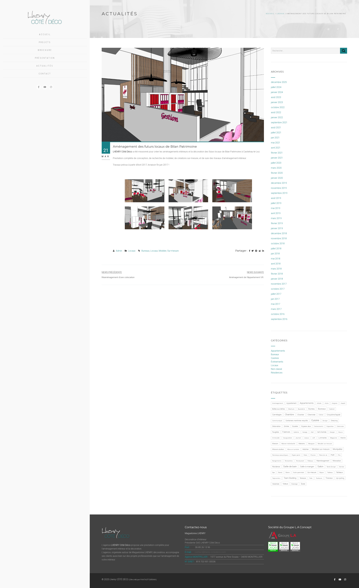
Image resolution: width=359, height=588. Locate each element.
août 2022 (276, 112)
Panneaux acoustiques (280, 455)
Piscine (313, 455)
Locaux (280, 13)
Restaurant (300, 461)
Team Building (290, 478)
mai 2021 (275, 142)
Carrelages (277, 414)
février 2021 (277, 152)
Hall (312, 432)
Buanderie (301, 409)
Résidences (276, 372)
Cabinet (332, 409)
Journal (298, 438)
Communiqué (277, 421)
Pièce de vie (323, 455)
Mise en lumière (293, 449)
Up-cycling (340, 478)
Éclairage (294, 484)
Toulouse (319, 478)
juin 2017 (275, 299)
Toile (310, 478)
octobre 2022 (278, 107)
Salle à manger (307, 466)
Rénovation (337, 461)
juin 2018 (275, 253)
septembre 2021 (279, 122)
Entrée (286, 426)
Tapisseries (276, 478)
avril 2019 (275, 213)
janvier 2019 (277, 228)
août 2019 (276, 198)
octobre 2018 (278, 243)
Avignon (334, 403)
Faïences (286, 432)
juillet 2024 (276, 87)
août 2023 (276, 97)
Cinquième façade (333, 415)
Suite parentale (298, 472)
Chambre (289, 414)
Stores (288, 472)
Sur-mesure (173, 250)
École (303, 484)
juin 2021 (275, 137)
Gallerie (296, 432)
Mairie (343, 438)
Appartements (278, 350)
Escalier (295, 426)
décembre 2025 (279, 82)
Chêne (321, 415)
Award (343, 403)
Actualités (44, 66)
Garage (304, 432)
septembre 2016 (279, 319)
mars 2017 (276, 309)
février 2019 (277, 223)
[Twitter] (253, 251)
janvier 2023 (277, 102)
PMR (332, 455)
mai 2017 (275, 304)
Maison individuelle (288, 444)
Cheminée (311, 415)
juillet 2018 (276, 248)
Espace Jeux (306, 426)
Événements (277, 361)
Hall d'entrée (321, 432)
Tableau (330, 472)
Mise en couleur (278, 449)
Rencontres (289, 461)
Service (341, 467)
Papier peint (296, 455)
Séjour (321, 472)
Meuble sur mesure (325, 444)
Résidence (276, 467)
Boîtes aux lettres (278, 409)
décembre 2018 (279, 233)
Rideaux (310, 461)
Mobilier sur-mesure (320, 449)
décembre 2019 (279, 183)
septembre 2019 (279, 193)
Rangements (276, 461)
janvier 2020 (277, 178)
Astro (326, 403)
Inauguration (287, 438)
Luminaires (322, 438)
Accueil (45, 34)
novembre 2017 (279, 284)
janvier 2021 (277, 157)
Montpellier (337, 449)
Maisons (302, 444)
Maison (275, 443)
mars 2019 (276, 218)
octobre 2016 (278, 314)
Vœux (285, 484)
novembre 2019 (279, 188)
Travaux (329, 478)
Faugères (275, 432)
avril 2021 (275, 147)
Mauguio (311, 444)
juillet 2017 (276, 294)
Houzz (340, 432)
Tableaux (339, 472)
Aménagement (277, 403)
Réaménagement (323, 461)
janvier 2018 (277, 278)
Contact (45, 73)
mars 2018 (276, 268)
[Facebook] (249, 251)
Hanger (332, 432)
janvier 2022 (277, 117)
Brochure (45, 50)
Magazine (333, 438)
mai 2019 (275, 208)
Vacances (275, 484)
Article (319, 403)
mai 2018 (275, 258)
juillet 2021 (276, 132)
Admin (119, 250)
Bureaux (145, 250)
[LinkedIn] (263, 251)
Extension (340, 426)
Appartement (291, 403)
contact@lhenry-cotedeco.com (210, 552)
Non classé (276, 369)
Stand (280, 472)
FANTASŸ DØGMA (148, 579)
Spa (273, 472)
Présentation (45, 58)
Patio (305, 455)
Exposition (330, 426)
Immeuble (276, 438)
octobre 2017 (278, 289)
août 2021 (276, 127)
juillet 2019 (276, 203)
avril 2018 (275, 263)
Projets (45, 42)
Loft (313, 438)
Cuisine (315, 420)
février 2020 (277, 173)
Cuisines (275, 358)
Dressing (334, 421)
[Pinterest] (256, 251)
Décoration (276, 426)
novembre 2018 (279, 238)
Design (325, 421)
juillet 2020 (276, 162)
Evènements (318, 426)
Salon (320, 466)
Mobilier (162, 250)
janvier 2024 (277, 92)
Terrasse (303, 478)
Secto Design (331, 467)
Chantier (300, 415)
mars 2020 (276, 168)
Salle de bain (290, 466)
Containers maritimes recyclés (297, 421)
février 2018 (277, 273)
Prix (339, 455)
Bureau (311, 409)
